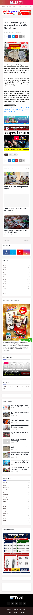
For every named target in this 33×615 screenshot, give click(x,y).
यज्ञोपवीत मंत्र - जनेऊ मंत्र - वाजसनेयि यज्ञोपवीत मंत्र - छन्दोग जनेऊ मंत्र (16, 387)
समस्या (19, 6)
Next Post (26, 240)
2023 (16, 286)
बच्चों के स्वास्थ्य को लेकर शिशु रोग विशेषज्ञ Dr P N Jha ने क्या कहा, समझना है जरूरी (20, 461)
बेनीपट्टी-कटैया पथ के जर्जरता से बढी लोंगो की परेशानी (20, 447)
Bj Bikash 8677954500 (20, 609)
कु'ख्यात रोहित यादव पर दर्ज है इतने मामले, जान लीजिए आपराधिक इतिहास (20, 426)
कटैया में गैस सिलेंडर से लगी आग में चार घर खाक (20, 413)
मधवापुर (16, 511)
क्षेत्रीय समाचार (16, 487)
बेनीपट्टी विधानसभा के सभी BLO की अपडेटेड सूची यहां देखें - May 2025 (15, 371)
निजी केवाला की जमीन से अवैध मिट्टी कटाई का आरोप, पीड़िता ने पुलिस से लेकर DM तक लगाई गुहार (20, 454)
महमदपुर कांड (16, 513)
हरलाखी (15, 154)
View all (27, 168)
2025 (16, 291)
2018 (16, 274)
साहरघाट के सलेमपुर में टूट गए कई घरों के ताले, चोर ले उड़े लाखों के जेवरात (15, 231)
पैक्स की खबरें (16, 499)
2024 (16, 288)
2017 (16, 272)
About (15, 612)
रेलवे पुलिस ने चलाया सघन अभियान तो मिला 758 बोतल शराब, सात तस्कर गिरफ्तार (20, 468)
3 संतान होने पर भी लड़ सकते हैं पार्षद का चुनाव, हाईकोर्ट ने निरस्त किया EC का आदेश (20, 406)
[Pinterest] (16, 36)
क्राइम (14, 6)
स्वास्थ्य (16, 520)
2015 (16, 267)
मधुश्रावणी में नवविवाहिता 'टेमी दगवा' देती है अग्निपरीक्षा (20, 433)
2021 (16, 281)
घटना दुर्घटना (25, 6)
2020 (16, 279)
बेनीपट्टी (16, 508)
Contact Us (22, 612)
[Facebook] (9, 36)
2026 (16, 293)
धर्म (16, 492)
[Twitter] (13, 36)
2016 (16, 269)
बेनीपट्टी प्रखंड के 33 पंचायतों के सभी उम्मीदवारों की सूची (18, 440)
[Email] (20, 36)
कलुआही (16, 485)
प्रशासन (16, 501)
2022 (16, 284)
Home (3, 6)
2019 (16, 277)
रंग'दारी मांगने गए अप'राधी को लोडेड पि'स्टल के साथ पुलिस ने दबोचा (15, 210)
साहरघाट (9, 20)
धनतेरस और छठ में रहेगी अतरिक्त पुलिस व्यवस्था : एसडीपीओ (16, 188)
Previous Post (7, 240)
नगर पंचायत (9, 6)
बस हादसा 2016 (16, 504)
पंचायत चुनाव (16, 497)
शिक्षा (16, 515)
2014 (16, 265)
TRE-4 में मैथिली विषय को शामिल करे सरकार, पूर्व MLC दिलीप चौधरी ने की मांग (20, 420)
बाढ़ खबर (16, 506)
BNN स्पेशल (16, 483)
